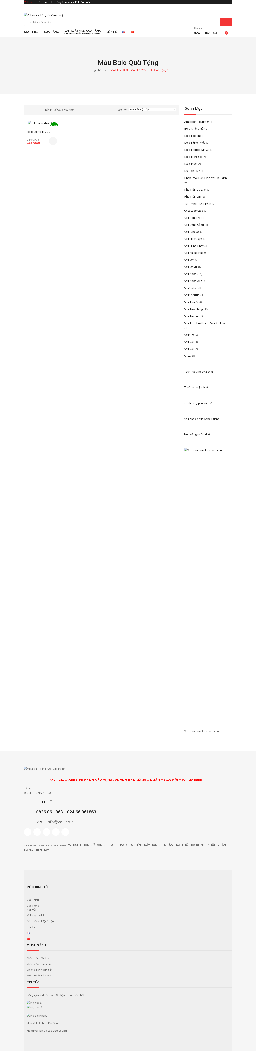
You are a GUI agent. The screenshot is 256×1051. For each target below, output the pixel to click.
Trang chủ (94, 70)
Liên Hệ (31, 927)
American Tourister (196, 121)
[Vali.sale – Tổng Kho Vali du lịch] (45, 15)
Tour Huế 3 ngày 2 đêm (198, 371)
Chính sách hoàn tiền (39, 969)
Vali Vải (189, 342)
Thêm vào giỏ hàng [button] (53, 141)
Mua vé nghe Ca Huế (197, 434)
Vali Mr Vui (190, 267)
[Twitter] (65, 832)
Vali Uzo (189, 335)
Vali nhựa (190, 274)
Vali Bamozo (192, 218)
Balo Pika (190, 164)
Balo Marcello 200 (38, 132)
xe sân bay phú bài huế (198, 403)
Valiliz (187, 356)
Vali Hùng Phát (194, 246)
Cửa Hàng (33, 905)
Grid (28, 109)
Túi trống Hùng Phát (197, 203)
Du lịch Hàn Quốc (48, 1023)
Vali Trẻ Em (191, 316)
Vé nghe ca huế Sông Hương (201, 419)
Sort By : (122, 109)
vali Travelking (193, 309)
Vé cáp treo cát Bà (55, 1030)
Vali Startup (191, 295)
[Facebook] (27, 832)
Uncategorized (193, 210)
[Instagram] (37, 832)
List (34, 109)
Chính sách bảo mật (39, 964)
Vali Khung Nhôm (195, 253)
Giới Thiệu (33, 900)
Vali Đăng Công (194, 224)
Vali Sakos (191, 288)
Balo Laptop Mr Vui (196, 150)
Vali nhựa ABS (193, 281)
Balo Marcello (193, 156)
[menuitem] (31, 31)
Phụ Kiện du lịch (195, 189)
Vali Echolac (191, 232)
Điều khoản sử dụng (39, 975)
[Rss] (56, 832)
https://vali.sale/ (42, 845)
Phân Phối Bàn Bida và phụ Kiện (205, 178)
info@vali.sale (60, 821)
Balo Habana (192, 135)
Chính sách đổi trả (38, 958)
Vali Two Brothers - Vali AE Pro (204, 323)
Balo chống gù (194, 128)
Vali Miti (189, 260)
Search (226, 22)
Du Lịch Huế (192, 171)
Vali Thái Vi (191, 302)
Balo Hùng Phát (194, 142)
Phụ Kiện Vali (192, 196)
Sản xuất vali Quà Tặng (41, 921)
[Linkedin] (46, 832)
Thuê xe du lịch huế (196, 387)
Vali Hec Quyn (193, 239)
